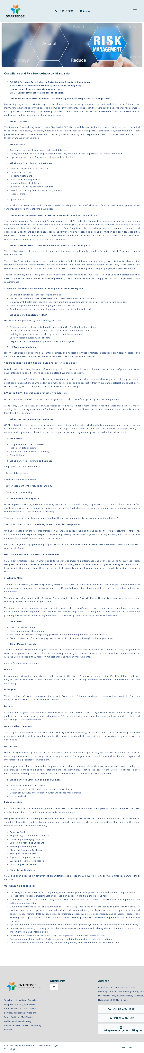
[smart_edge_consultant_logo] (15, 3)
